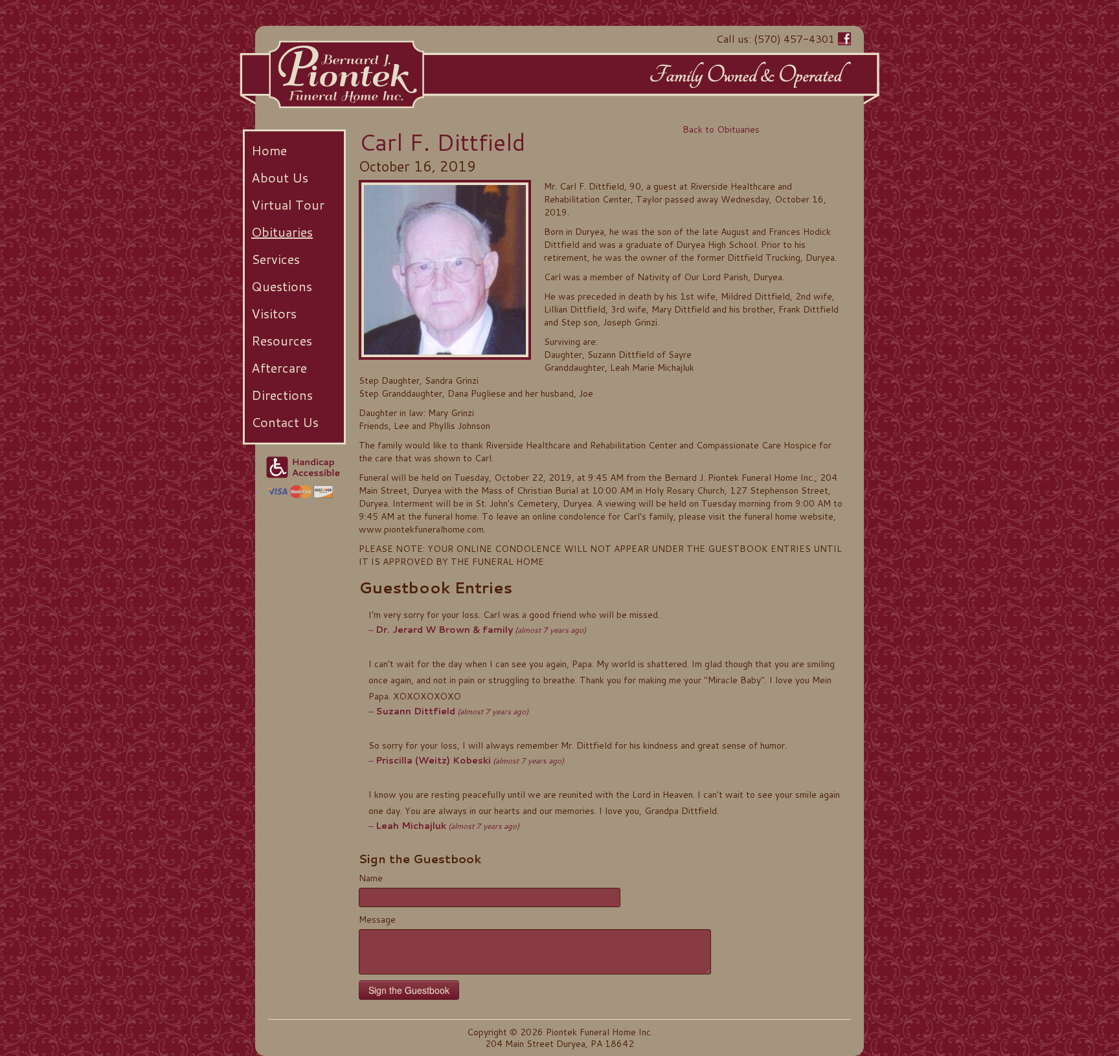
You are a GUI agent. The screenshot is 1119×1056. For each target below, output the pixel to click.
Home (269, 150)
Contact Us (285, 422)
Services (275, 259)
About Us (279, 177)
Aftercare (279, 367)
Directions (282, 395)
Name (371, 878)
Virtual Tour (287, 204)
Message (377, 919)
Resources (281, 340)
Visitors (274, 313)
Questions (281, 286)
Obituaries (282, 232)
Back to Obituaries (721, 129)
